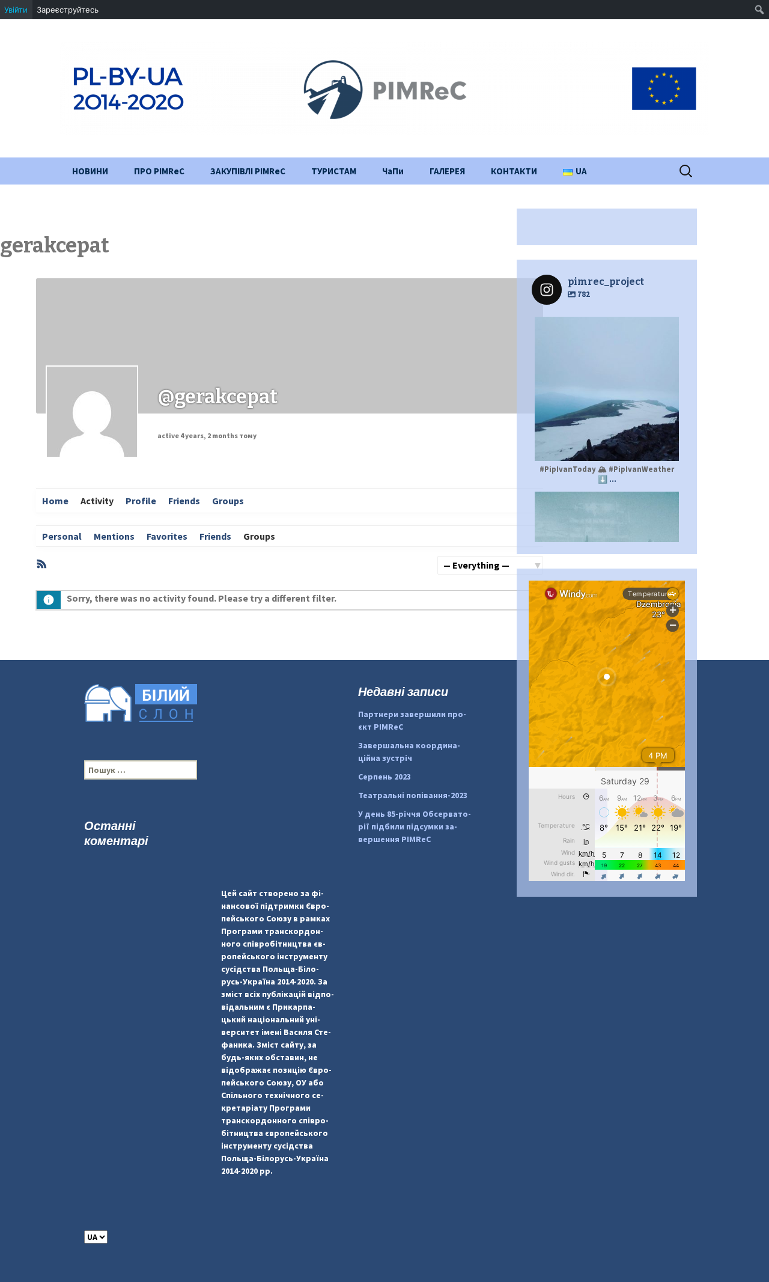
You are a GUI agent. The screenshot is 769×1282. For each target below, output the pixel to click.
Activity (97, 501)
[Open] (607, 389)
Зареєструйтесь (68, 9)
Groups (228, 501)
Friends (184, 501)
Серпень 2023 (384, 776)
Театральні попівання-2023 (412, 795)
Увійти (16, 9)
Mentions (114, 536)
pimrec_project (605, 327)
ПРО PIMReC (159, 171)
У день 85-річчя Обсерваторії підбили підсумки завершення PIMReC (414, 826)
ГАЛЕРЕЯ (447, 171)
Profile (141, 501)
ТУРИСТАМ (333, 171)
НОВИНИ (90, 171)
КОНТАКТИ (514, 171)
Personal (62, 536)
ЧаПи (393, 171)
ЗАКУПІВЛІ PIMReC (247, 171)
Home (55, 501)
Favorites (167, 536)
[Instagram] (664, 446)
